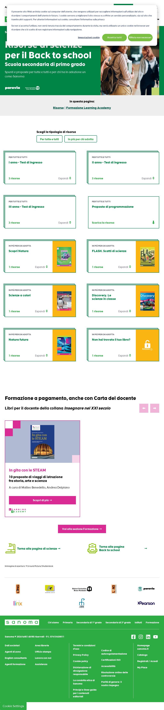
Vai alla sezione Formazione (80, 529)
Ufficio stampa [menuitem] (43, 651)
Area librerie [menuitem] (42, 645)
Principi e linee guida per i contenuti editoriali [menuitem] (84, 693)
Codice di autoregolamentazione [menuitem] (114, 652)
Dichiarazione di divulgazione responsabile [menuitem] (82, 671)
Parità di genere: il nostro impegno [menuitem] (111, 683)
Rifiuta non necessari (140, 37)
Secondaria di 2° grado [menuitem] (118, 622)
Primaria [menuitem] (68, 622)
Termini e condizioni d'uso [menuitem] (84, 647)
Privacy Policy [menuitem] (81, 654)
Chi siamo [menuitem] (53, 622)
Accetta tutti (114, 37)
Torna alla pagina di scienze (37, 548)
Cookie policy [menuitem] (80, 661)
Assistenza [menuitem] (41, 664)
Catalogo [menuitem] (142, 654)
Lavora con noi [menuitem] (43, 658)
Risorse (58, 108)
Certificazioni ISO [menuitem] (111, 659)
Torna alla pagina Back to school (111, 548)
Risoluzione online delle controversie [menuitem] (114, 674)
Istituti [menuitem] (138, 622)
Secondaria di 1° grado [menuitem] (89, 622)
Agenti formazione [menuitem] (15, 664)
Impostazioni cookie (89, 37)
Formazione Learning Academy (88, 108)
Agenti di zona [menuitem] (13, 651)
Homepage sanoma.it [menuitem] (143, 647)
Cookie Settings (13, 706)
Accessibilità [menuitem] (108, 666)
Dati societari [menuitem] (12, 645)
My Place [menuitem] (142, 667)
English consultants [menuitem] (16, 658)
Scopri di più (41, 500)
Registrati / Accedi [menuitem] (147, 661)
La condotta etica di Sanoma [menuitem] (84, 682)
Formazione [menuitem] (152, 622)
